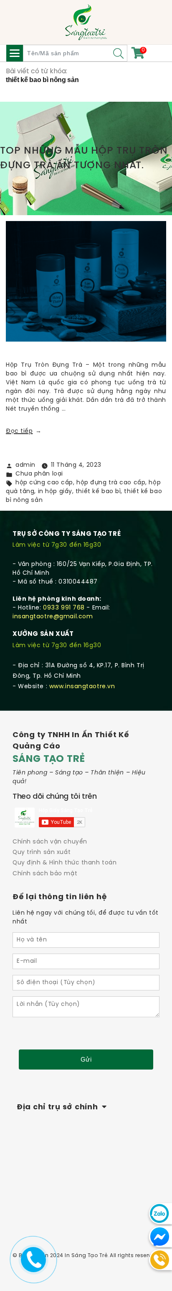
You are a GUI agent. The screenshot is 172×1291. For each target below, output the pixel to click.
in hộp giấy (55, 492)
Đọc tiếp (24, 431)
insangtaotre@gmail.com (53, 617)
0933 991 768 (64, 608)
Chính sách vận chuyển (50, 842)
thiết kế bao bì (98, 492)
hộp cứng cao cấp (44, 483)
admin (25, 465)
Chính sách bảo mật (45, 874)
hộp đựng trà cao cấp (110, 483)
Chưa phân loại (39, 474)
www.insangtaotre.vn (82, 687)
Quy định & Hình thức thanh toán (64, 863)
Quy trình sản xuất (42, 852)
